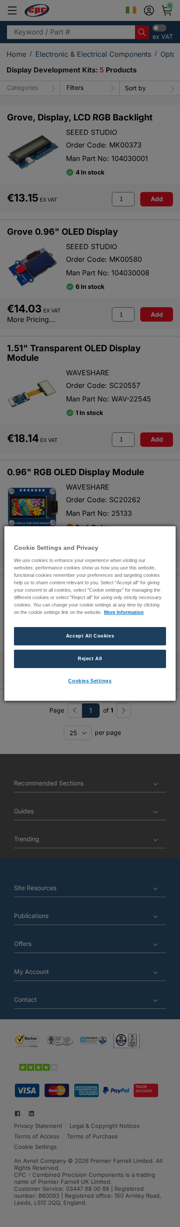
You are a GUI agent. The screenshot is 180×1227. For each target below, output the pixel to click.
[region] (89, 613)
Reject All (90, 658)
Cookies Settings (89, 680)
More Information (124, 612)
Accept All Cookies (90, 635)
